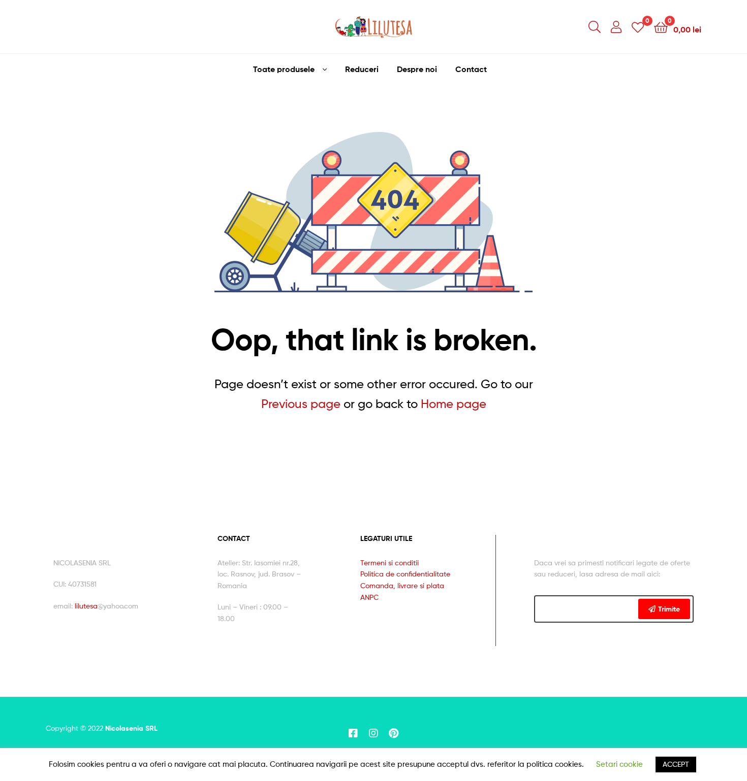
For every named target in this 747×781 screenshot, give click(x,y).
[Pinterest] (394, 733)
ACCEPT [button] (676, 764)
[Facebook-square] (353, 733)
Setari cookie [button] (619, 764)
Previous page (300, 403)
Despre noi (417, 69)
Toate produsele (284, 69)
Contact (471, 69)
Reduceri (362, 69)
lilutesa (86, 605)
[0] (638, 27)
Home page (453, 403)
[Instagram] (373, 733)
